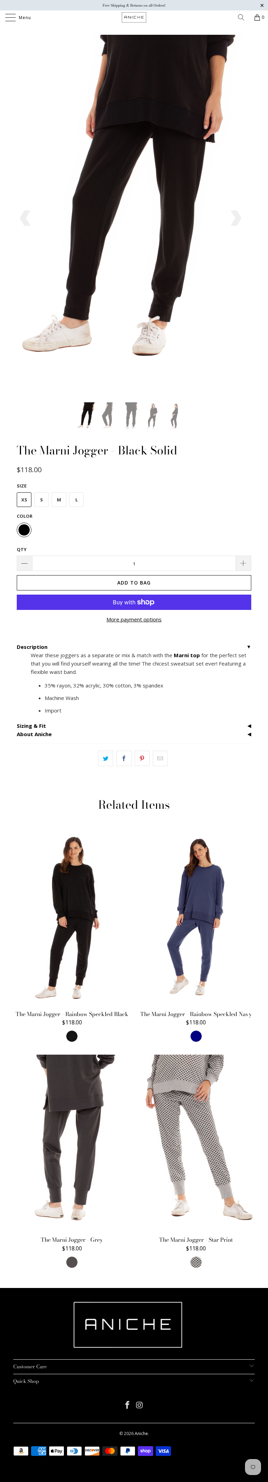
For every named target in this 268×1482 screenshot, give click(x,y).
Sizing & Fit (31, 725)
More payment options (134, 619)
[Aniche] (134, 17)
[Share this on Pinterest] (142, 758)
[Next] (235, 218)
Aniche (141, 1433)
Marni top (187, 655)
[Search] (243, 17)
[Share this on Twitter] (105, 758)
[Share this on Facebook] (123, 758)
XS (24, 500)
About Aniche (34, 734)
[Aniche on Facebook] (127, 1405)
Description (32, 646)
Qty (22, 549)
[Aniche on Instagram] (140, 1405)
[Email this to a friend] (160, 758)
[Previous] (26, 218)
